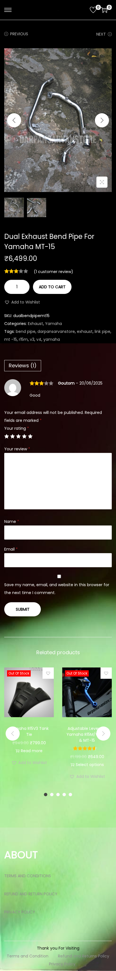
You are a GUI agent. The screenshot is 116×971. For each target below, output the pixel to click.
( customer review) (53, 271)
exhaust (85, 331)
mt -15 (10, 339)
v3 (32, 339)
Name (11, 521)
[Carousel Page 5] (70, 794)
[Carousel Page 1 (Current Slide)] (45, 794)
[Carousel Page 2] (51, 794)
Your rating (16, 428)
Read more (32, 751)
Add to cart (52, 287)
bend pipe (25, 331)
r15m (23, 339)
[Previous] (14, 120)
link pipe (102, 331)
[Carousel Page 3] (58, 794)
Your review (17, 449)
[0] (93, 9)
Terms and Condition (27, 956)
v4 (38, 339)
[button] (22, 302)
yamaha (51, 339)
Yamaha (53, 323)
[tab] (58, 365)
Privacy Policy (62, 964)
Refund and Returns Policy (83, 956)
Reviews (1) (23, 365)
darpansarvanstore (56, 331)
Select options (90, 764)
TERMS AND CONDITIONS (27, 876)
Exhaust (35, 323)
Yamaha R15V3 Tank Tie (29, 731)
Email (11, 549)
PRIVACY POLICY (19, 912)
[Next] (102, 120)
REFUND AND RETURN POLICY (30, 894)
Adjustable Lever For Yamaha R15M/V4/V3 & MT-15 (87, 734)
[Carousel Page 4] (64, 794)
